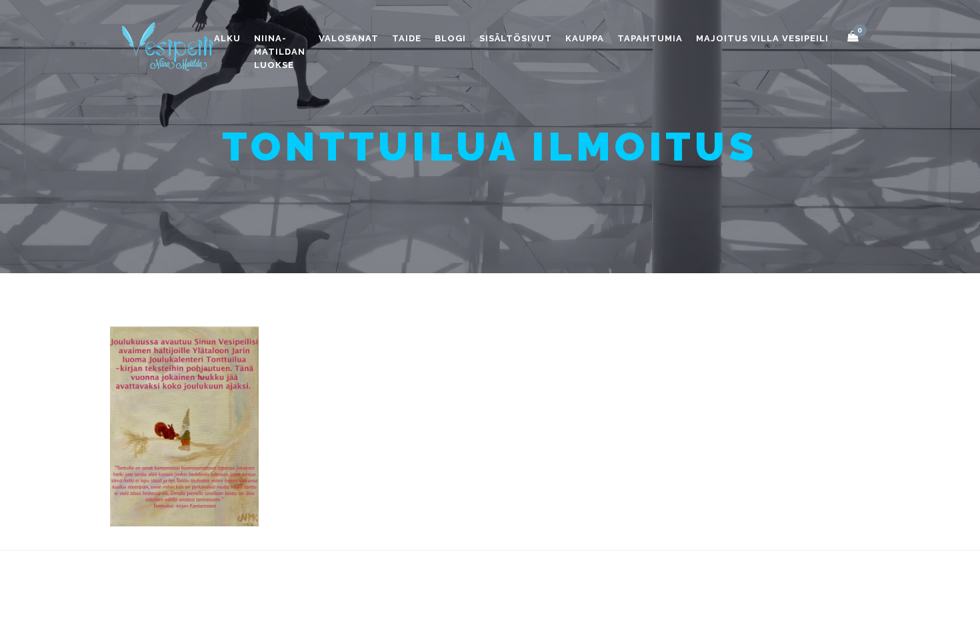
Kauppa (584, 38)
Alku (227, 38)
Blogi (450, 38)
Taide (406, 38)
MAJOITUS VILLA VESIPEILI (762, 38)
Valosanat (349, 38)
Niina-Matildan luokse (279, 51)
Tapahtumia (650, 38)
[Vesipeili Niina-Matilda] (170, 46)
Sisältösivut (515, 38)
